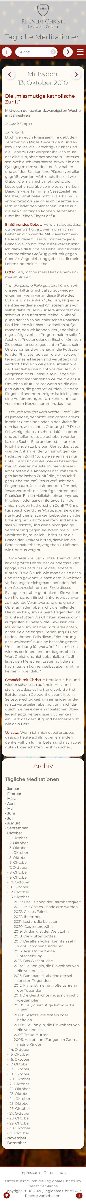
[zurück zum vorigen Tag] (10, 75)
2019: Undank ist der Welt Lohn (41, 931)
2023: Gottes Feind (30, 912)
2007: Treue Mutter (31, 1035)
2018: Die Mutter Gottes (34, 936)
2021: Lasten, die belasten (36, 921)
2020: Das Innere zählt (33, 926)
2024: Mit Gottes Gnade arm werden (46, 907)
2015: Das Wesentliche (33, 961)
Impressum (29, 1173)
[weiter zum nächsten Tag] (76, 75)
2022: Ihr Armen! (28, 917)
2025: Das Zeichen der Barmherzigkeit (47, 902)
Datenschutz (55, 1173)
